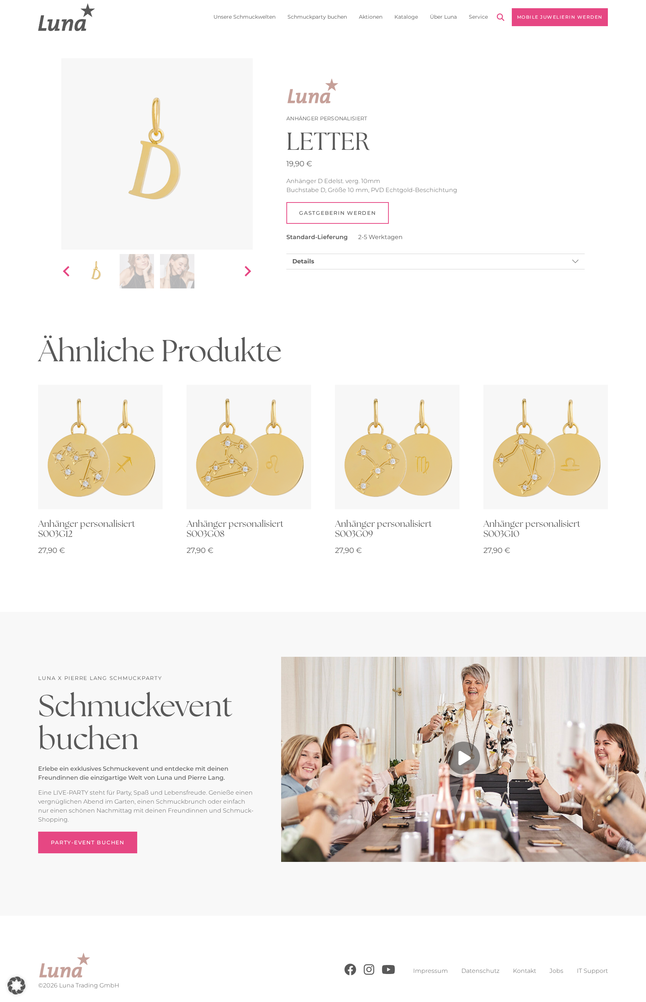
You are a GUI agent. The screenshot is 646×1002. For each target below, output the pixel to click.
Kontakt (524, 970)
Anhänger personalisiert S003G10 (531, 528)
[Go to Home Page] (66, 17)
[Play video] (463, 759)
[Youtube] (388, 973)
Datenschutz (480, 970)
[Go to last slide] (67, 271)
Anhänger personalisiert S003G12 (86, 528)
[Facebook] (350, 973)
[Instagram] (369, 973)
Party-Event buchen (87, 842)
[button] (16, 985)
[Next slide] (247, 271)
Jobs (556, 970)
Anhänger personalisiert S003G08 (235, 528)
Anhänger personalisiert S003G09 (383, 528)
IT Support (592, 970)
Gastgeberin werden (337, 213)
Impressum (430, 970)
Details (303, 261)
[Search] (500, 18)
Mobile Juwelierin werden (560, 17)
